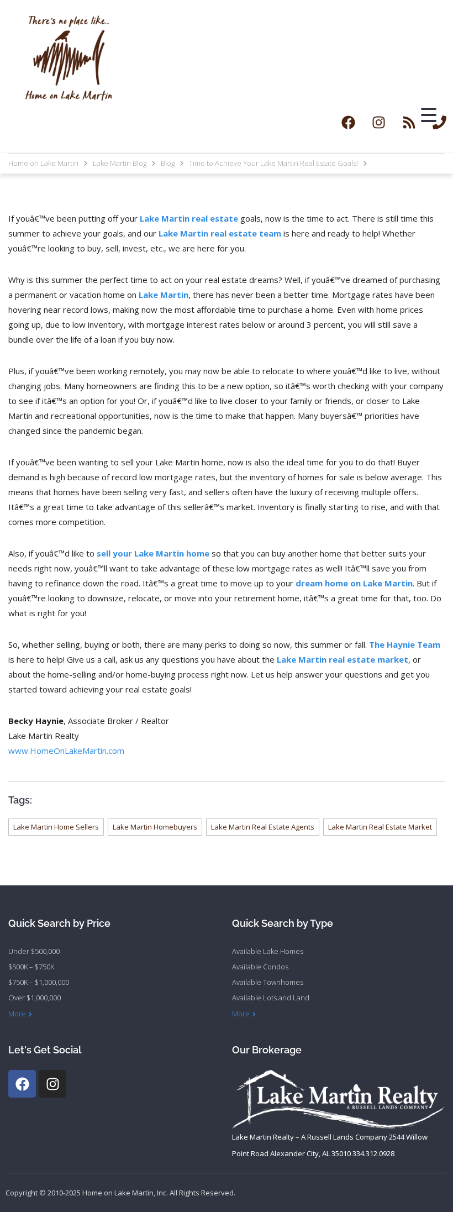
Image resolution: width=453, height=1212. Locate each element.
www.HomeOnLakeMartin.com (66, 750)
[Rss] (409, 122)
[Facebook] (348, 122)
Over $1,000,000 (34, 998)
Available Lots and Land (270, 998)
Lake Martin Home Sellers (56, 827)
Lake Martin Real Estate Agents (262, 827)
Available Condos (260, 967)
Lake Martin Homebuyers (155, 827)
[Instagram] (378, 122)
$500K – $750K (31, 967)
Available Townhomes (267, 982)
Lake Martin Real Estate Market (380, 827)
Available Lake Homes (267, 951)
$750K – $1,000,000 (38, 982)
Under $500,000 (34, 951)
